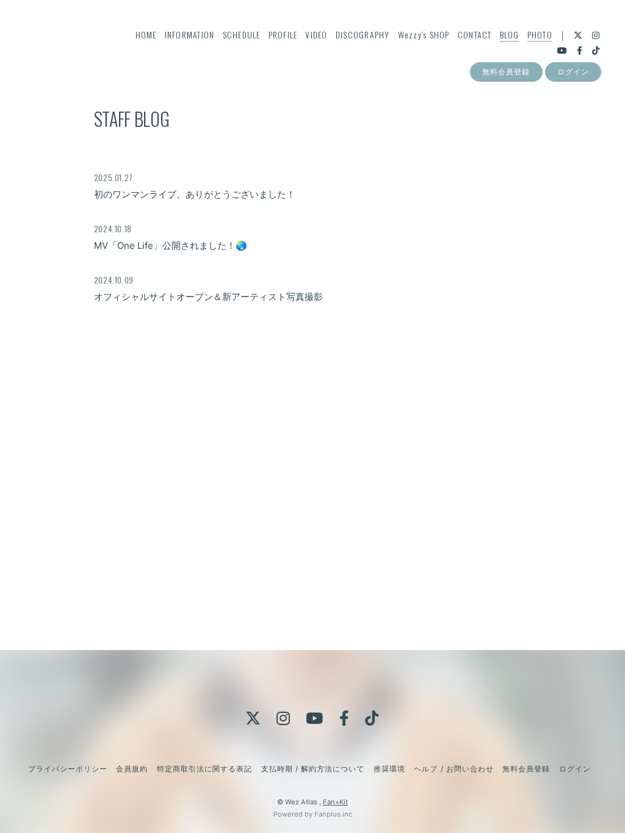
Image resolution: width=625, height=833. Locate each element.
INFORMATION (190, 34)
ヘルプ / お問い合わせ (453, 768)
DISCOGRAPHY (363, 34)
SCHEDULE (242, 34)
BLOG (509, 34)
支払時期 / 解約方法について (313, 768)
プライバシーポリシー (67, 768)
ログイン (573, 71)
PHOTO (539, 34)
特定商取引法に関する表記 (204, 768)
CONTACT (475, 34)
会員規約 (132, 768)
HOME (146, 34)
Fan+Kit (335, 802)
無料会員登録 (506, 71)
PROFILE (283, 34)
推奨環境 (389, 768)
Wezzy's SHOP (424, 34)
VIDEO (316, 34)
